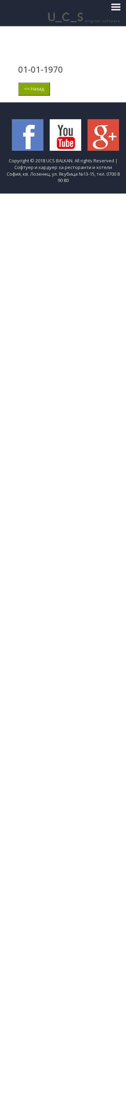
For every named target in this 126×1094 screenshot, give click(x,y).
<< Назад (34, 89)
